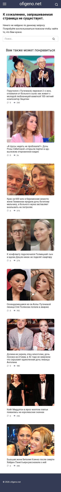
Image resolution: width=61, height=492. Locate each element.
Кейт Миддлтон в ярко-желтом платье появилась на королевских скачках (27, 411)
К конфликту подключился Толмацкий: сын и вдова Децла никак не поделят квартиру (30, 255)
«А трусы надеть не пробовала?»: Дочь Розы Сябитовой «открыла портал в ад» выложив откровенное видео (28, 149)
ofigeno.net (30, 3)
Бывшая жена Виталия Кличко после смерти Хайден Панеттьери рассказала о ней (30, 460)
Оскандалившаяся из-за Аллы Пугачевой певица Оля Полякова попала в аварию (29, 305)
